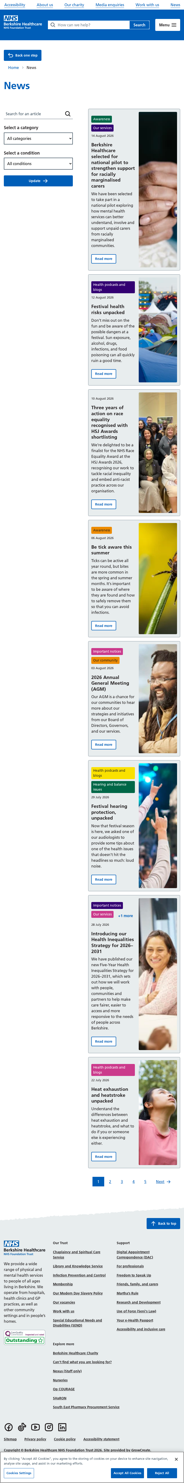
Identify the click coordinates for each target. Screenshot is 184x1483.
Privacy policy (35, 1439)
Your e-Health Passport (135, 1320)
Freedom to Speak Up (134, 1275)
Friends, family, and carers (137, 1284)
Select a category (21, 127)
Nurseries (60, 1380)
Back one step (26, 55)
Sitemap (10, 1439)
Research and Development (139, 1302)
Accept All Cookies (127, 1473)
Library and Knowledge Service (78, 1266)
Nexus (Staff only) (67, 1371)
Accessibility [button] (14, 4)
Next (160, 1181)
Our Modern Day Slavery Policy (78, 1293)
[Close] (176, 1459)
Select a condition (22, 153)
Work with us (147, 4)
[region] (92, 1467)
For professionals (130, 1266)
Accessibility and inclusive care (141, 1329)
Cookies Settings (18, 1473)
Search (139, 25)
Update (34, 181)
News (175, 4)
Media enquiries (110, 4)
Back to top (167, 1223)
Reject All (162, 1473)
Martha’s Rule (127, 1293)
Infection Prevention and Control (79, 1275)
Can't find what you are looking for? (82, 1362)
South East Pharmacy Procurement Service (86, 1407)
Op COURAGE (64, 1389)
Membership (63, 1284)
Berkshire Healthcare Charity (75, 1353)
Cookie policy (65, 1439)
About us (45, 4)
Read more (105, 260)
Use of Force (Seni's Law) (136, 1311)
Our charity (74, 4)
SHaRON (59, 1398)
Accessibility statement (101, 1439)
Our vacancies (64, 1302)
